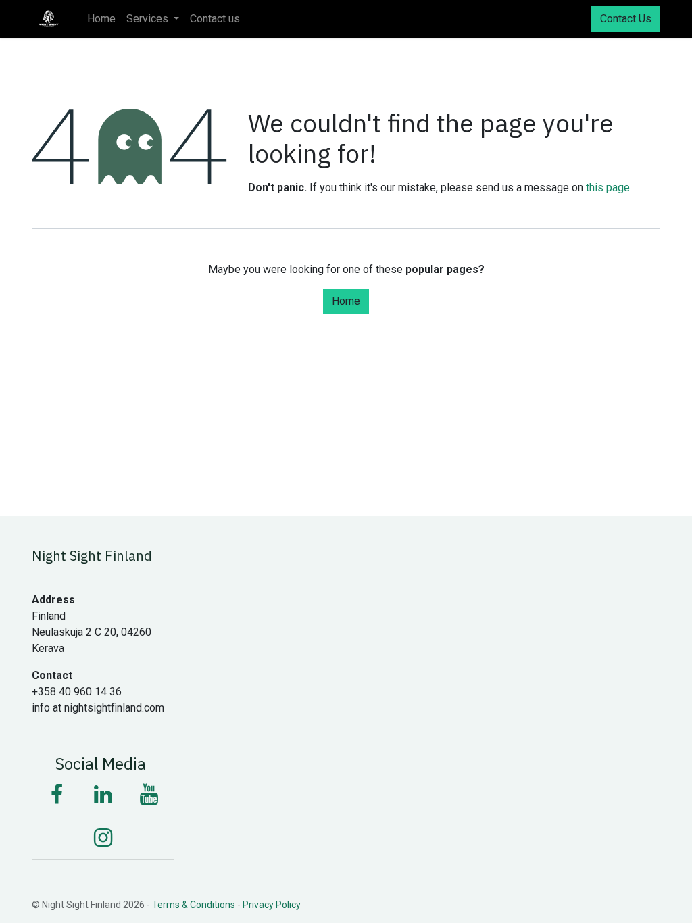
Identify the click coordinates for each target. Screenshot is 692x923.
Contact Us (625, 18)
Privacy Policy (272, 904)
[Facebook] (56, 794)
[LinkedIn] (102, 794)
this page (608, 187)
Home (346, 301)
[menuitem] (101, 18)
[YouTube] (148, 794)
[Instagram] (102, 837)
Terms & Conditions (193, 904)
